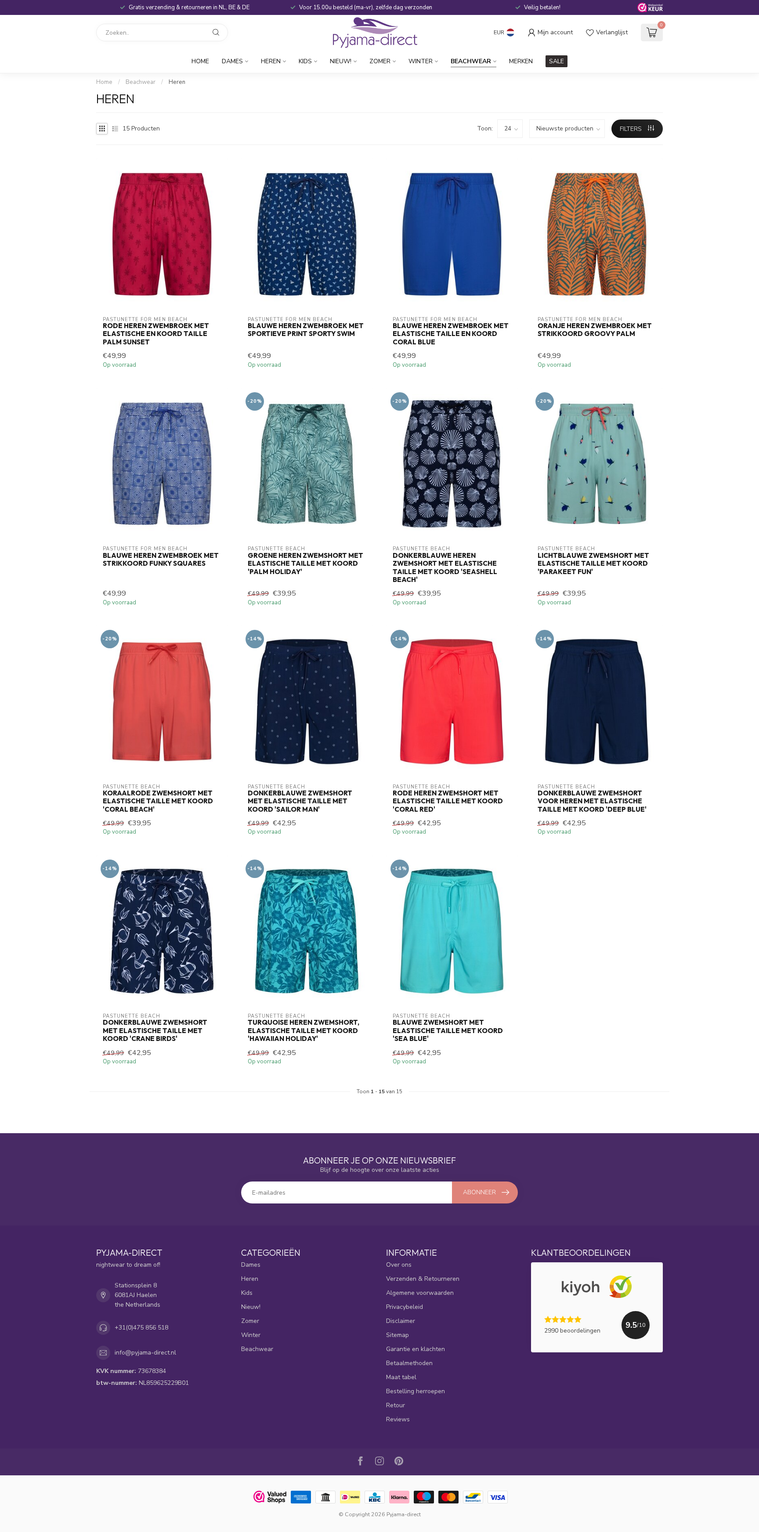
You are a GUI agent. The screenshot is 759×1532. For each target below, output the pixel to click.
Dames (232, 61)
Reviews (398, 1419)
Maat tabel (401, 1377)
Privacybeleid (404, 1307)
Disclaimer (400, 1321)
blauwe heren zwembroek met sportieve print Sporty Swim (306, 330)
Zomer (379, 61)
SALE (556, 61)
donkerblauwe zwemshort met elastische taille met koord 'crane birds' (155, 1031)
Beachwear (471, 61)
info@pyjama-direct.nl (145, 1352)
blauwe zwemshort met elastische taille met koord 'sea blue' (448, 1031)
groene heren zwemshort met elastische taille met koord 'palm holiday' (305, 564)
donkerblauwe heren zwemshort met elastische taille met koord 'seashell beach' (445, 568)
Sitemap (397, 1335)
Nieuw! (340, 61)
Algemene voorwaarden (420, 1293)
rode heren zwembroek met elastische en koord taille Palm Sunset (156, 334)
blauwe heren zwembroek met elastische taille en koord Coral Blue (451, 334)
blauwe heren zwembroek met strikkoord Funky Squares (161, 559)
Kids (305, 61)
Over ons (399, 1265)
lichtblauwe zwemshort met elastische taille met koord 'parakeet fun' (593, 564)
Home (200, 61)
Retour (395, 1405)
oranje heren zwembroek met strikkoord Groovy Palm (595, 330)
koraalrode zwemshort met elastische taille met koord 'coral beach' (158, 801)
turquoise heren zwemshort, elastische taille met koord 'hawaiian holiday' (303, 1031)
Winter (420, 61)
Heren (271, 61)
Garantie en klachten (415, 1349)
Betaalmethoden (409, 1363)
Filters (631, 129)
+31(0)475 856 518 (141, 1327)
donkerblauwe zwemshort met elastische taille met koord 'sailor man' (300, 801)
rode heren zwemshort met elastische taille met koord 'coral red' (448, 801)
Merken (521, 61)
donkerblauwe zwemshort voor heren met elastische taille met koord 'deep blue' (592, 801)
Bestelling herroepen (415, 1391)
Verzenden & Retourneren (422, 1279)
